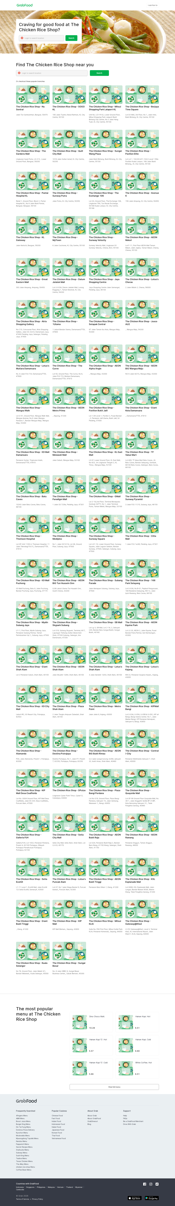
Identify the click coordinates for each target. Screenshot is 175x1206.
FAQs (125, 1118)
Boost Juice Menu (23, 1121)
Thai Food (56, 1136)
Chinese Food (57, 1116)
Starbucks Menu (22, 1150)
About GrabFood (94, 1118)
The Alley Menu (22, 1164)
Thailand (69, 1187)
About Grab (92, 1116)
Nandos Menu (21, 1141)
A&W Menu (20, 1118)
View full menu (114, 1087)
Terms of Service (22, 1199)
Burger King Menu (23, 1124)
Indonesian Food (58, 1124)
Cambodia (20, 1190)
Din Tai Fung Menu (23, 1127)
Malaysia (51, 1187)
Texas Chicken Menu (24, 1161)
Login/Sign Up (152, 5)
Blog (89, 1124)
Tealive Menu (21, 1158)
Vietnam (60, 1187)
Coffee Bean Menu (23, 1170)
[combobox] (41, 38)
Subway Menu (21, 1153)
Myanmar (78, 1187)
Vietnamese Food (59, 1138)
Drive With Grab (129, 1124)
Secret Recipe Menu (24, 1147)
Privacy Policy (37, 1199)
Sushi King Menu (22, 1156)
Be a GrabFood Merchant (133, 1121)
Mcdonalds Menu (23, 1136)
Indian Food (56, 1121)
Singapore (30, 1187)
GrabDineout (93, 1121)
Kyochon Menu (22, 1133)
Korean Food (57, 1133)
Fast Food (56, 1118)
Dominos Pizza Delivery (25, 1130)
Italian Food (56, 1127)
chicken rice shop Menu (25, 1167)
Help (125, 1116)
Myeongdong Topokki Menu (27, 1138)
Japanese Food (58, 1130)
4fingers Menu (22, 1116)
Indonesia (20, 1187)
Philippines (41, 1187)
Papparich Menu (22, 1144)
